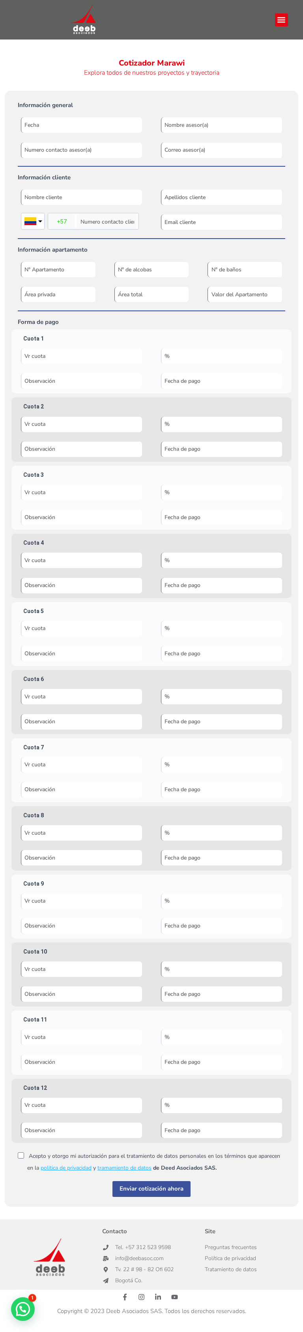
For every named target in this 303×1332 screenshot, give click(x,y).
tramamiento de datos (124, 1168)
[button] (281, 19)
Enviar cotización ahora (151, 1189)
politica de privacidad (66, 1168)
